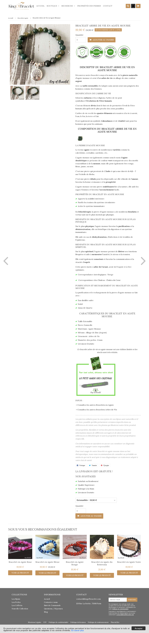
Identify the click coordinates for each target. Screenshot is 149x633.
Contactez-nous (51, 602)
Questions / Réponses (53, 609)
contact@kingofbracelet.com (88, 599)
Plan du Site (115, 622)
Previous (11, 52)
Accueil (40, 6)
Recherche (67, 6)
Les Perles (16, 602)
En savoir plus (77, 630)
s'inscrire (132, 600)
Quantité (79, 35)
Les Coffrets (17, 605)
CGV (44, 622)
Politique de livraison (78, 622)
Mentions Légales (34, 622)
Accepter (138, 628)
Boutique (52, 6)
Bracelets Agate (23, 18)
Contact (107, 6)
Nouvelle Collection (20, 609)
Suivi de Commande (52, 605)
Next (68, 52)
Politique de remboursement (98, 622)
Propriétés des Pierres (89, 6)
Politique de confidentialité (120, 609)
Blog (46, 612)
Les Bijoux (16, 599)
